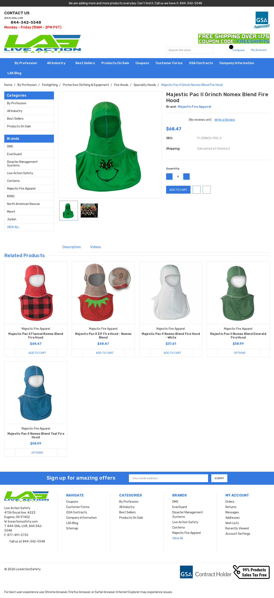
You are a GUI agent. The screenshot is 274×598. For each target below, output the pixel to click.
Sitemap (72, 528)
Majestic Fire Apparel (21, 188)
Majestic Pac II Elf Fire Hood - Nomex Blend (103, 335)
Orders (229, 502)
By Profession (26, 63)
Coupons (142, 63)
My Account (259, 50)
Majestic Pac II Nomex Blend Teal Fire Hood (35, 435)
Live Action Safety (20, 173)
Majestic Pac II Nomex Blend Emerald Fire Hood (238, 335)
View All (13, 227)
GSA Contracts (201, 63)
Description (72, 247)
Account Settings (237, 534)
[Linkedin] (117, 229)
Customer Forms (169, 63)
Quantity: (173, 168)
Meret (11, 212)
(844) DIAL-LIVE (13, 18)
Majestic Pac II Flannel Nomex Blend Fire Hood (35, 335)
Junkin (11, 219)
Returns (231, 507)
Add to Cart (37, 352)
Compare (238, 50)
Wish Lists (232, 523)
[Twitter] (111, 229)
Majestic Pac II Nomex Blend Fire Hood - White (171, 335)
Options (240, 352)
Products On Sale (115, 63)
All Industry (56, 63)
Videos (95, 247)
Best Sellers (85, 63)
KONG (11, 196)
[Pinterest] (124, 229)
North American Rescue (23, 204)
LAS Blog (14, 73)
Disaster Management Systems (22, 163)
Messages (232, 512)
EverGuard (14, 154)
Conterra (13, 181)
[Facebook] (94, 229)
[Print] (106, 229)
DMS (10, 146)
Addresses (232, 518)
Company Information (237, 63)
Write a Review (224, 120)
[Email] (100, 229)
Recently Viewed (237, 528)
